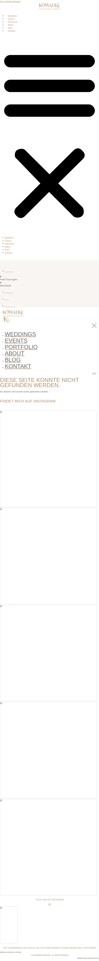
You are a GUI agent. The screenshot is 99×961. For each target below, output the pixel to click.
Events (11, 19)
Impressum (82, 958)
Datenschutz (93, 958)
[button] (49, 134)
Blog (10, 28)
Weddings (12, 16)
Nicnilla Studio (14, 952)
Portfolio (12, 22)
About (11, 25)
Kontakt (12, 31)
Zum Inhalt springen (10, 1)
